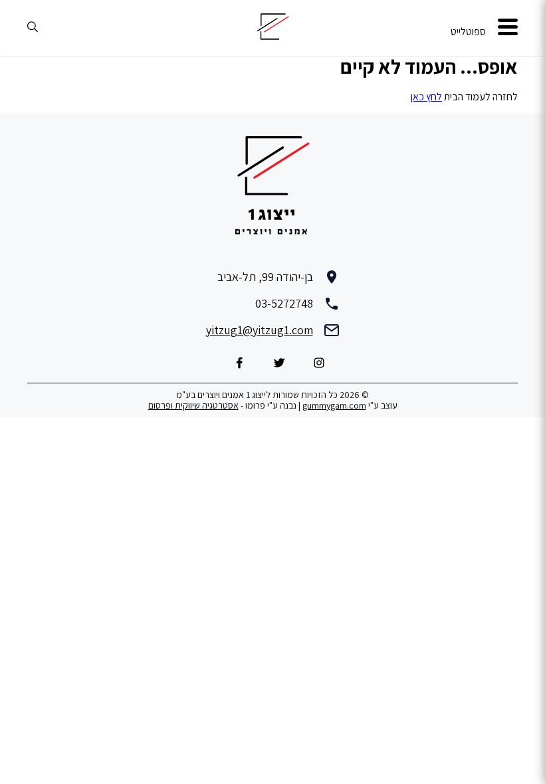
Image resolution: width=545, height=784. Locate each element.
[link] (508, 28)
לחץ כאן (426, 97)
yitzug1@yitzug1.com (259, 330)
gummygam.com (334, 405)
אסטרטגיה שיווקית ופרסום (193, 405)
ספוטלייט (468, 32)
